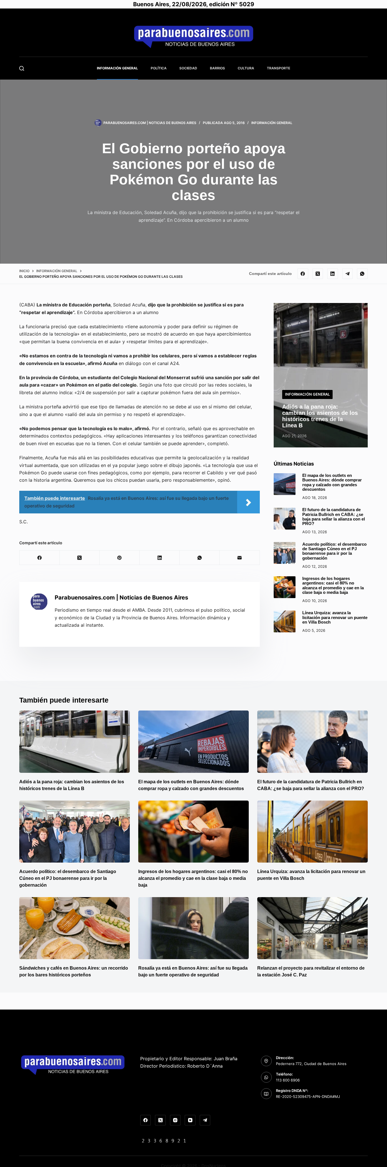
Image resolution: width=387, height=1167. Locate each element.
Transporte (278, 68)
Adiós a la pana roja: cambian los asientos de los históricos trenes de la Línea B (320, 416)
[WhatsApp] (362, 273)
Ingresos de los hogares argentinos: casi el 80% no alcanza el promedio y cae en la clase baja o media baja (333, 585)
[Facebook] (302, 273)
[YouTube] (190, 1120)
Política (159, 68)
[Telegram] (347, 273)
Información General (117, 68)
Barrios (217, 68)
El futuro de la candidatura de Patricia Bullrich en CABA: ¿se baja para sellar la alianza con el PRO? (333, 517)
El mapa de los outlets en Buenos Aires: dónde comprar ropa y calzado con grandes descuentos (332, 482)
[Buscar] (21, 68)
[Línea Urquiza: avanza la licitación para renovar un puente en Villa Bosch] (284, 621)
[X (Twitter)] (317, 273)
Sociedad (188, 68)
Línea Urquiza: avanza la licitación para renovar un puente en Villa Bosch (334, 617)
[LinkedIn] (332, 273)
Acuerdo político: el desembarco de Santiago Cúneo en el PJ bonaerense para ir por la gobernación (334, 551)
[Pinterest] (120, 558)
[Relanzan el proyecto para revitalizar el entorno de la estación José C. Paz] (312, 928)
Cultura (246, 68)
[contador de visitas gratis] (164, 1140)
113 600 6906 (288, 1080)
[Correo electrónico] (240, 558)
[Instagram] (175, 1120)
